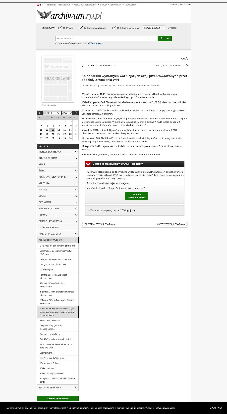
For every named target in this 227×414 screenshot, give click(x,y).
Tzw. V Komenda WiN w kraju (53, 358)
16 (70, 130)
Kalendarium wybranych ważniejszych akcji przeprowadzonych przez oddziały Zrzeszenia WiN (57, 312)
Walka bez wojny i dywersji (52, 373)
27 (53, 138)
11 (41, 130)
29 (64, 138)
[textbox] (106, 38)
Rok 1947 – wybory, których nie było (56, 339)
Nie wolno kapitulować (50, 320)
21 (58, 134)
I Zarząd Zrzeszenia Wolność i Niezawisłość (53, 276)
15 (64, 130)
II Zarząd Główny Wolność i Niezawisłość (52, 285)
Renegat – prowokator (50, 334)
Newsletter (130, 5)
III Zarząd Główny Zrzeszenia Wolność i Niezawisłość (57, 293)
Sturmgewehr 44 (47, 353)
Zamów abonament (58, 398)
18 (41, 134)
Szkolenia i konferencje (58, 5)
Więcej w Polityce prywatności (160, 408)
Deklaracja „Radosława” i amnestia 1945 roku (55, 252)
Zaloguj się (112, 210)
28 (58, 138)
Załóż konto (185, 5)
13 (53, 130)
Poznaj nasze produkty (85, 5)
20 (53, 134)
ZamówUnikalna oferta (136, 196)
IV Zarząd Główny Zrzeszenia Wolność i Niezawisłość (57, 302)
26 (47, 138)
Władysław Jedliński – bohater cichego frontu (57, 380)
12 (47, 130)
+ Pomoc (172, 28)
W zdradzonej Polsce (49, 363)
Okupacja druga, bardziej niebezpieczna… (51, 327)
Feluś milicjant (46, 270)
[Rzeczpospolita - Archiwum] (69, 15)
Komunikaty (116, 5)
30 (70, 138)
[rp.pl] (40, 4)
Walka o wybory (47, 368)
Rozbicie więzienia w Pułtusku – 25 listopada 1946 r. (56, 346)
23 (70, 134)
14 (58, 130)
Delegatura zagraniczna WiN (53, 264)
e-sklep (103, 5)
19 (47, 134)
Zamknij (216, 408)
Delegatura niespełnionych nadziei (55, 259)
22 (64, 134)
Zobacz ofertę (96, 43)
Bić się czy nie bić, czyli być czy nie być (57, 246)
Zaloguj (173, 5)
